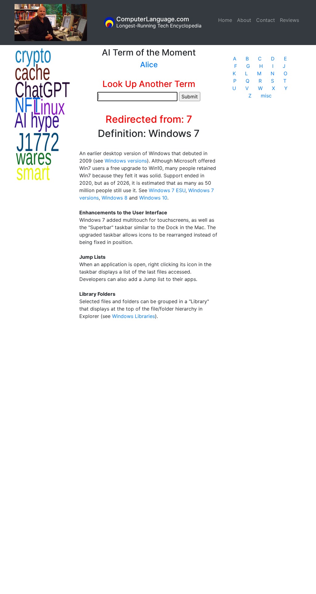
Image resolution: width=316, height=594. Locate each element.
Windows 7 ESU (167, 190)
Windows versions (126, 161)
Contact (265, 20)
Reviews (289, 20)
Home (226, 20)
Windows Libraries (133, 316)
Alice (149, 64)
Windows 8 (114, 198)
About (244, 20)
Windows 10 (153, 198)
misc (266, 96)
